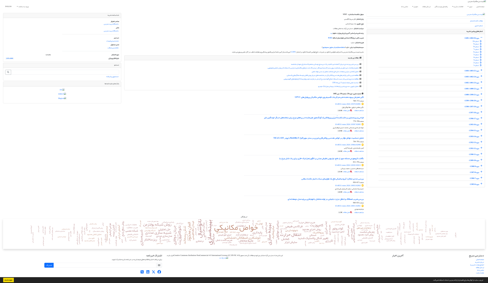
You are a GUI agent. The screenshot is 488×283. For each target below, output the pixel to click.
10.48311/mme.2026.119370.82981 (348, 104)
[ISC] (62, 90)
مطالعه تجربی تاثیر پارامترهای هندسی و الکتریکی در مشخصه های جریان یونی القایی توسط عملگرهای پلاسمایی (323, 75)
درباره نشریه (479, 262)
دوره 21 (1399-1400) (471, 94)
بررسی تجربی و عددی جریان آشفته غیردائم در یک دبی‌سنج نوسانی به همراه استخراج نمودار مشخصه (325, 64)
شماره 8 (476, 46)
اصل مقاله (344, 110)
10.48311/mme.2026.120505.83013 (348, 165)
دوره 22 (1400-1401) (471, 88)
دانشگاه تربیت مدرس (111, 24)
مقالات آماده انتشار (476, 21)
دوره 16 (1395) (474, 124)
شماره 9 (476, 44)
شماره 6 (476, 52)
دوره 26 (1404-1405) (471, 38)
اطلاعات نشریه (458, 6)
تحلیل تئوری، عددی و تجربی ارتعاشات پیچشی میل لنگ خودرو (338, 86)
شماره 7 (476, 49)
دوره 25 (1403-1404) (471, 70)
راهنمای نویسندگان (441, 6)
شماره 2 (476, 62)
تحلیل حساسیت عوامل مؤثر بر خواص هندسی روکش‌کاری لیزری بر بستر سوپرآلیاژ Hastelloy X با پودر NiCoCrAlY (318, 138)
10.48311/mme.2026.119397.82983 (348, 124)
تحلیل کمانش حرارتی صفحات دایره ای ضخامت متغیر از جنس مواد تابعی (335, 71)
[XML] (331, 93)
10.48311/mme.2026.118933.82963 (348, 185)
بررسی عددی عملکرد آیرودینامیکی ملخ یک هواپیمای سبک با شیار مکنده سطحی (332, 179)
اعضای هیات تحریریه (477, 264)
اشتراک (49, 265)
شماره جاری (479, 25)
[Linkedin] (148, 272)
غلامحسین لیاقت (113, 47)
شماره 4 (476, 57)
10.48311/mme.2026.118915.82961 (348, 206)
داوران (416, 6)
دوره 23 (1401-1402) (471, 82)
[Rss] (142, 272)
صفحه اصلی (480, 6)
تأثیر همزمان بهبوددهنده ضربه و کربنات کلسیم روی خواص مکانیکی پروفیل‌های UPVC (329, 97)
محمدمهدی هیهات (112, 41)
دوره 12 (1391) (474, 148)
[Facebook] (159, 272)
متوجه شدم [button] (8, 279)
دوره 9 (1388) (474, 166)
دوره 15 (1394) (474, 130)
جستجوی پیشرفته (112, 76)
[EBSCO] (62, 94)
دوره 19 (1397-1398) (471, 106)
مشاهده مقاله (359, 110)
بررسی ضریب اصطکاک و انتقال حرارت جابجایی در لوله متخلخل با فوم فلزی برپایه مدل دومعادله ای (326, 199)
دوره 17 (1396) (474, 118)
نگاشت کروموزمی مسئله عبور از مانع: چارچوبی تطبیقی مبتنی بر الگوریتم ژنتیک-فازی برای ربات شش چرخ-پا (321, 158)
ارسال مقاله (426, 6)
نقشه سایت (480, 272)
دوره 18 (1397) (474, 112)
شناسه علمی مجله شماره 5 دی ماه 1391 (345, 82)
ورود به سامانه (23, 6)
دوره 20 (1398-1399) (471, 100)
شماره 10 (475, 41)
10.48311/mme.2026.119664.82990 (348, 144)
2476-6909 (9, 58)
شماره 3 (476, 60)
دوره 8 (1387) (474, 172)
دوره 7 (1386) (474, 178)
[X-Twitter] (153, 272)
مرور (470, 6)
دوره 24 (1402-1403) (471, 76)
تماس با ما (404, 6)
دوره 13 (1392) (474, 142)
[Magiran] (62, 99)
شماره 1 (476, 65)
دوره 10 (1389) (474, 160)
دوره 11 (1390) (474, 154)
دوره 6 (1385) (474, 184)
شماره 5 (476, 54)
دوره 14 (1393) (474, 136)
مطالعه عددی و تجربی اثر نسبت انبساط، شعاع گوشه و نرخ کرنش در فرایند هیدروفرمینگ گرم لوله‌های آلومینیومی (321, 79)
